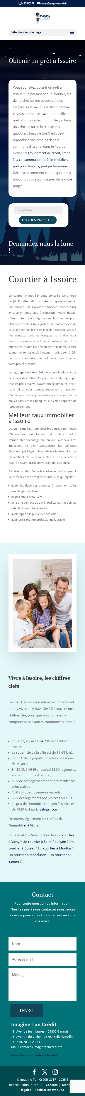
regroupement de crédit (42, 153)
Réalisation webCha (49, 1090)
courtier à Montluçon (30, 855)
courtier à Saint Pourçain (47, 841)
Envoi (27, 1010)
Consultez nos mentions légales (34, 1055)
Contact (52, 1085)
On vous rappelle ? (37, 220)
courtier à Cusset (21, 848)
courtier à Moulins (57, 848)
